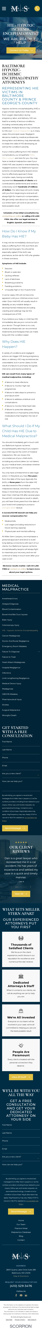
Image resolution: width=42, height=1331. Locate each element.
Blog (21, 1236)
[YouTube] (21, 1295)
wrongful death (9, 508)
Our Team (21, 1224)
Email (4, 765)
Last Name (7, 750)
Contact (21, 1240)
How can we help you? (12, 781)
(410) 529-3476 (21, 1286)
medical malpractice (21, 131)
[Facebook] (16, 1295)
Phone (5, 757)
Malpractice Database (21, 1232)
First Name (7, 742)
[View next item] (31, 887)
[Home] (20, 8)
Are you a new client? (11, 773)
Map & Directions (21, 1276)
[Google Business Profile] (26, 1295)
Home (21, 1220)
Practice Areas (21, 1228)
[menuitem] (21, 598)
